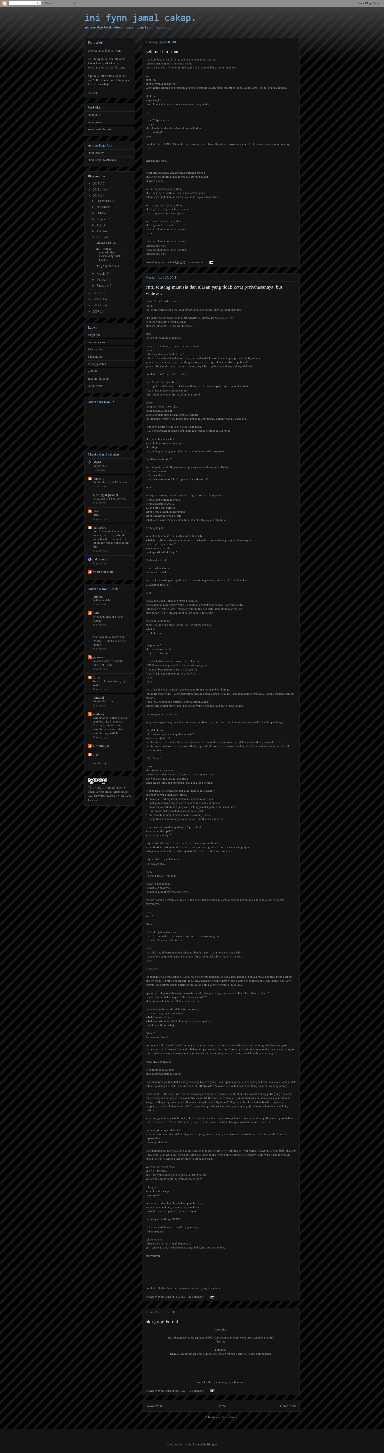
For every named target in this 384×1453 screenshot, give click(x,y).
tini (95, 633)
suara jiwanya (96, 153)
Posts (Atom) (229, 1417)
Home (221, 1405)
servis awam (95, 385)
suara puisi (94, 114)
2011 (96, 195)
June (100, 231)
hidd (96, 612)
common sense (97, 342)
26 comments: (197, 1296)
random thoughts (98, 378)
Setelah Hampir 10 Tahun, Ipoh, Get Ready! (108, 662)
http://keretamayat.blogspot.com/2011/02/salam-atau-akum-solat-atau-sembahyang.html (221, 1337)
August (101, 219)
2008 (96, 305)
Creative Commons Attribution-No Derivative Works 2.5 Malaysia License (110, 795)
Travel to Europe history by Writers (109, 683)
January (102, 285)
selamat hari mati (163, 51)
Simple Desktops (103, 701)
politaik (93, 371)
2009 (96, 299)
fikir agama (95, 349)
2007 (96, 311)
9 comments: (197, 262)
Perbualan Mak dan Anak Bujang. (108, 618)
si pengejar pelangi (105, 494)
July (100, 225)
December (103, 201)
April (100, 237)
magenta (98, 478)
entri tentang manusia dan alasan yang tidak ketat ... (108, 254)
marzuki (98, 697)
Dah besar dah (101, 600)
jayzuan (98, 657)
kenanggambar (97, 364)
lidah (96, 511)
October (102, 213)
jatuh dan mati (103, 571)
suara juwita (95, 122)
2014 (96, 515)
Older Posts (288, 1405)
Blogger (212, 1444)
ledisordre (99, 527)
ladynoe (98, 596)
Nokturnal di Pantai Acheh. (109, 498)
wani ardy (99, 763)
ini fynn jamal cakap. (140, 17)
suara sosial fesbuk (99, 129)
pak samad (100, 559)
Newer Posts (154, 1405)
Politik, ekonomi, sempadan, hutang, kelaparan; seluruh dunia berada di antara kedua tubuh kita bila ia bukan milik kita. (111, 538)
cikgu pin (94, 335)
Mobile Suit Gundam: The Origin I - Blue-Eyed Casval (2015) (109, 640)
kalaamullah (95, 356)
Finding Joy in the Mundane (110, 482)
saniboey (98, 714)
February (103, 279)
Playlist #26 (100, 466)
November (104, 207)
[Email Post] (211, 262)
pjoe (95, 754)
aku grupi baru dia (164, 1321)
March (101, 273)
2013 (96, 183)
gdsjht (97, 462)
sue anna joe (101, 745)
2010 (96, 293)
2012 (96, 189)
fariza (96, 677)
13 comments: (197, 1391)
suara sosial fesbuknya (102, 160)
